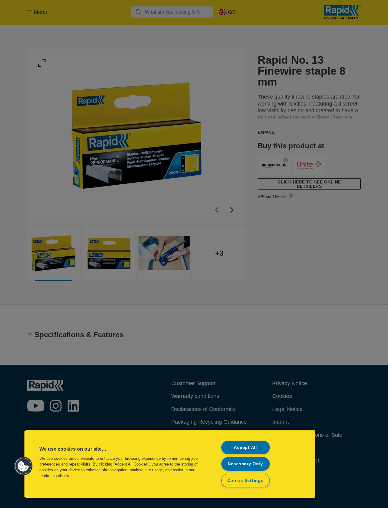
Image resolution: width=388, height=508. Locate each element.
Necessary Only (245, 463)
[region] (169, 464)
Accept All (245, 447)
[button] (23, 466)
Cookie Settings (245, 480)
